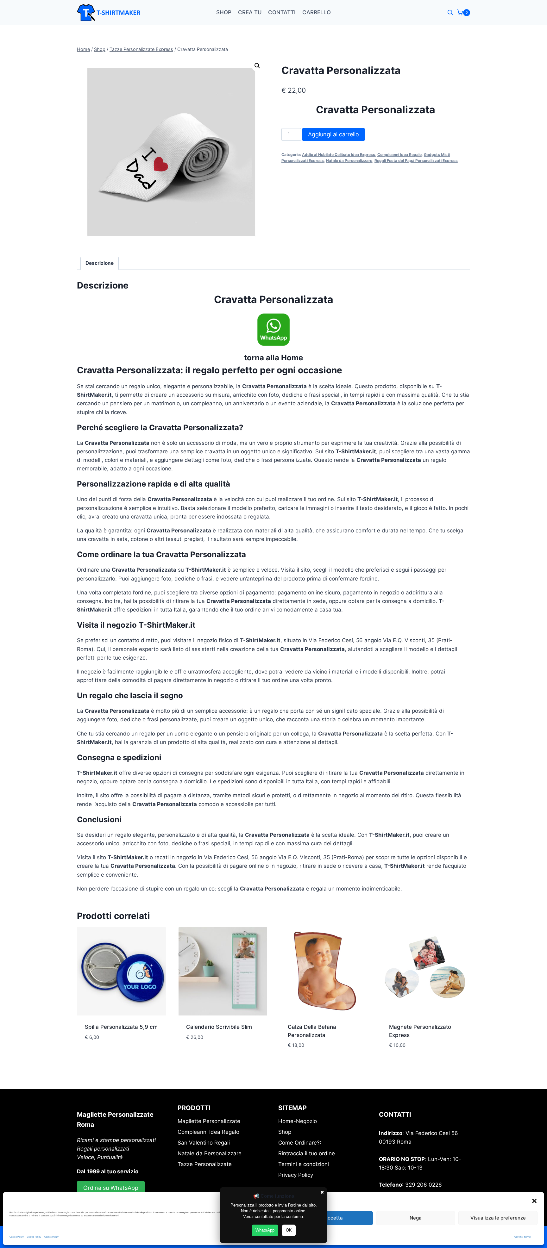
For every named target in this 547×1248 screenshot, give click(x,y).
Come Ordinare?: (299, 1142)
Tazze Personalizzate (205, 1164)
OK (289, 1230)
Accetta (333, 1218)
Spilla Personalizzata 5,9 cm (121, 1027)
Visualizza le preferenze (498, 1218)
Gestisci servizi (522, 1236)
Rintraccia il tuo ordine (306, 1153)
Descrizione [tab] (99, 263)
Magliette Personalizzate (209, 1121)
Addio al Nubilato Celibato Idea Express (338, 154)
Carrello (316, 12)
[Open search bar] (450, 13)
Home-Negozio (297, 1121)
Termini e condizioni (303, 1164)
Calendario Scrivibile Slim (219, 1027)
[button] (534, 1201)
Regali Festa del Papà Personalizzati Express (416, 160)
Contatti (282, 12)
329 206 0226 (423, 1185)
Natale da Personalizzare (349, 160)
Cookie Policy (16, 1236)
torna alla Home (273, 357)
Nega (416, 1218)
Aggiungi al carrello (333, 134)
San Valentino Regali (204, 1142)
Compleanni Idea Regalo (399, 154)
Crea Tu (250, 12)
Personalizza (108, 1051)
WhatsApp (264, 1230)
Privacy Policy (295, 1175)
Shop (223, 12)
